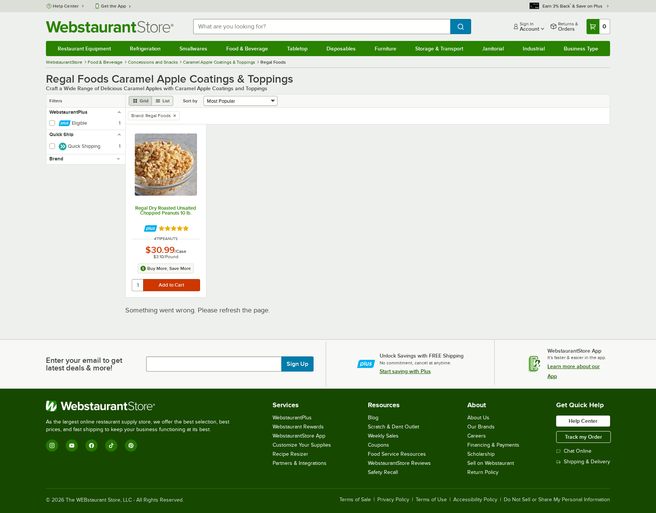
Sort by (190, 101)
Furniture (385, 48)
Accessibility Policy (475, 499)
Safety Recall (383, 472)
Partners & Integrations (299, 463)
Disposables (341, 48)
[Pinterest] (131, 445)
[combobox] (321, 26)
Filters (55, 101)
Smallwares (193, 48)
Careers (476, 436)
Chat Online (577, 451)
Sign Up (297, 364)
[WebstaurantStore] (141, 406)
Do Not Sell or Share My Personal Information (557, 499)
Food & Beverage (247, 48)
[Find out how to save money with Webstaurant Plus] (150, 228)
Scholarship (481, 454)
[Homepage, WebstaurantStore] (109, 27)
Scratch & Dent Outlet (393, 427)
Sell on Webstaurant (490, 463)
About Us (478, 417)
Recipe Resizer (290, 454)
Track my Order (583, 437)
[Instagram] (52, 445)
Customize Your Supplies (302, 445)
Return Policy (482, 472)
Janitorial (493, 48)
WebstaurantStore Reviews (399, 463)
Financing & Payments (493, 445)
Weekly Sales (383, 436)
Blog (373, 417)
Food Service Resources (397, 454)
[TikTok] (111, 445)
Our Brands (481, 427)
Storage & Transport (439, 48)
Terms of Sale (355, 499)
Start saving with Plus (405, 371)
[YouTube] (72, 445)
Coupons (378, 445)
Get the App (113, 6)
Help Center (66, 6)
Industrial (534, 48)
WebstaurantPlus (292, 417)
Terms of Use (431, 499)
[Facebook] (91, 445)
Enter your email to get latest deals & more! (84, 364)
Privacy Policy (393, 499)
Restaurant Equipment (84, 48)
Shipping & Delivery (587, 461)
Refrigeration (145, 48)
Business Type (581, 48)
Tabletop (297, 48)
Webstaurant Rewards (298, 427)
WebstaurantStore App (299, 436)
